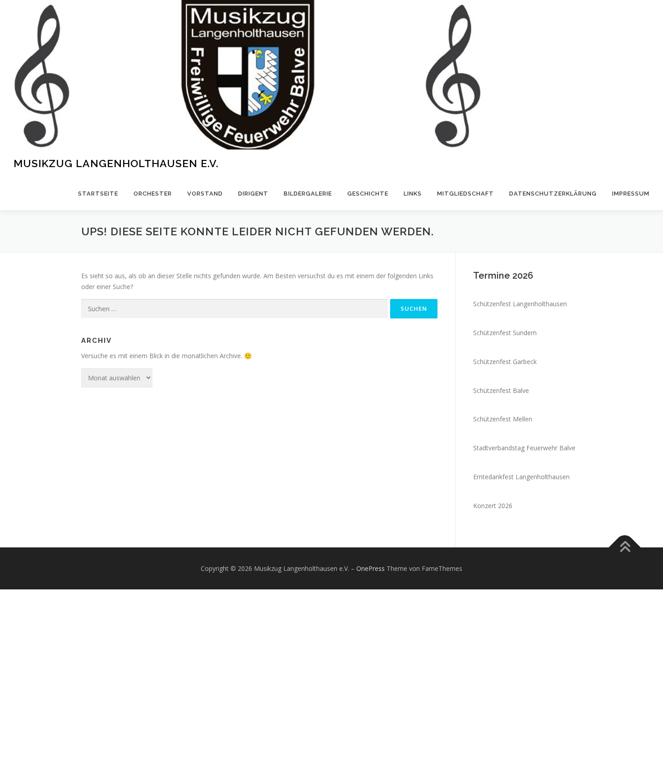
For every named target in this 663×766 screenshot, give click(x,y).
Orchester (153, 193)
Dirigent (253, 193)
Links (413, 193)
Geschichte (367, 193)
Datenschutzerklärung (553, 193)
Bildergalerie (308, 193)
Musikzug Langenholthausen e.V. (116, 163)
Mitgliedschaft (465, 193)
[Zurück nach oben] (625, 547)
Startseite (98, 193)
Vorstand (205, 193)
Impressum (630, 193)
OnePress (370, 568)
